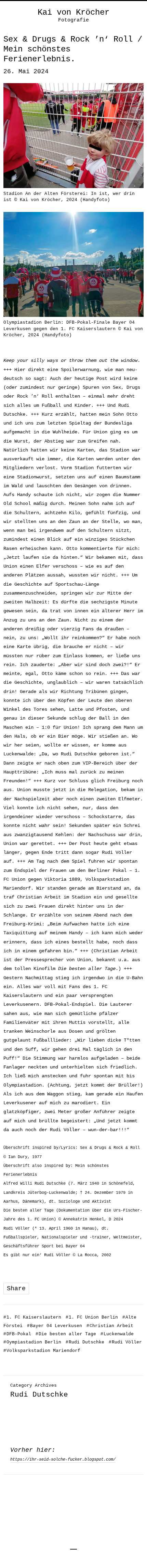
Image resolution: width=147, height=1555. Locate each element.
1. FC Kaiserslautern (32, 1317)
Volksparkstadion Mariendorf (41, 1350)
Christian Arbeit (109, 1325)
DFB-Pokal (17, 1334)
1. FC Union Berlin (92, 1317)
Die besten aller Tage (66, 1334)
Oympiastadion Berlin (32, 1342)
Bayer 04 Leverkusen (54, 1325)
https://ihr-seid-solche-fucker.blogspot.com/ (63, 1459)
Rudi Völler (125, 1342)
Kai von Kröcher (73, 12)
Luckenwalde (117, 1334)
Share (16, 1288)
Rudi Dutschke (85, 1342)
